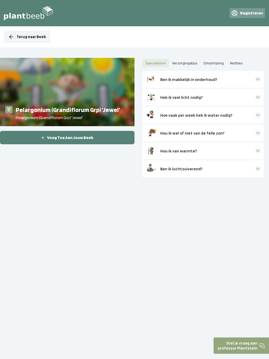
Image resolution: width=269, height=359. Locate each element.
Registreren (251, 13)
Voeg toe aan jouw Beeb (70, 137)
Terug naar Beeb (31, 36)
